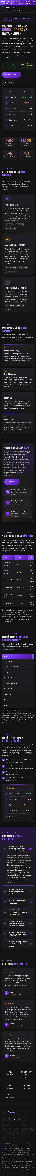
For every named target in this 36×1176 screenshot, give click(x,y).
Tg (19, 1119)
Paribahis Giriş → (11, 75)
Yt (24, 1119)
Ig (14, 1119)
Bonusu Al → (12, 482)
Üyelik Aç (8, 82)
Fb (4, 1119)
